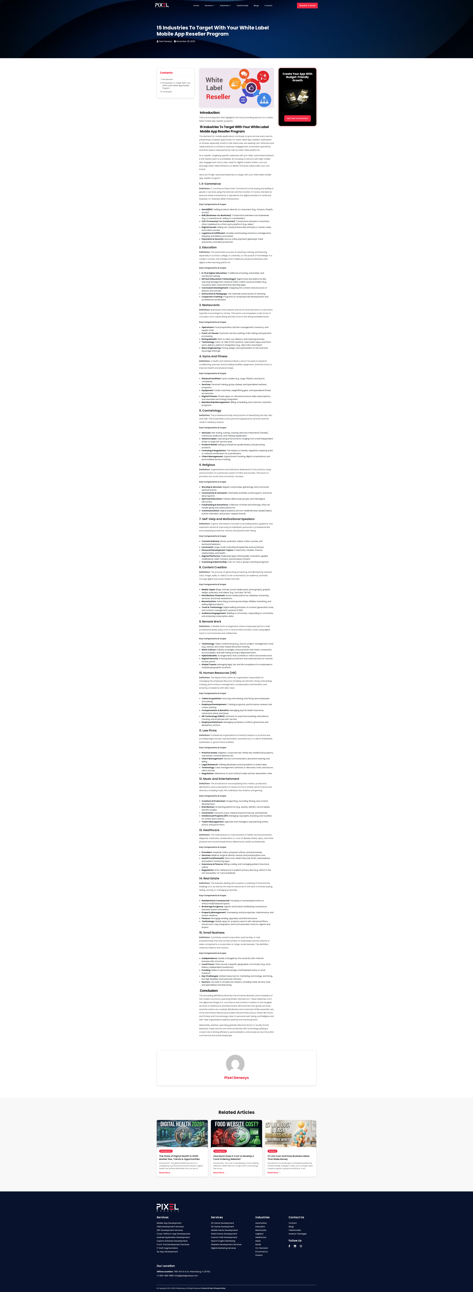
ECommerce (261, 1251)
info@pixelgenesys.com (186, 1275)
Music (258, 1240)
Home (196, 5)
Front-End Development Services (173, 1244)
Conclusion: (167, 91)
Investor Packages (298, 1233)
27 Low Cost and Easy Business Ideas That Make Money (288, 1157)
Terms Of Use (207, 1288)
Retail (258, 1244)
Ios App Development (167, 1251)
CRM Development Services (170, 1226)
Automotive (261, 1223)
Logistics (259, 1233)
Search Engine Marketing (223, 1240)
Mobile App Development (169, 1223)
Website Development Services (226, 1244)
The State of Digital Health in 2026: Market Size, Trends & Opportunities (179, 1157)
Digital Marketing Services (223, 1248)
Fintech (259, 1255)
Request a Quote (307, 5)
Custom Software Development (172, 1240)
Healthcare (260, 1237)
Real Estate (260, 1230)
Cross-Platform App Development (173, 1233)
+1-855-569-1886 (165, 1275)
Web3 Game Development (224, 1233)
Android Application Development (173, 1237)
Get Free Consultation (297, 118)
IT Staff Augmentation (167, 1248)
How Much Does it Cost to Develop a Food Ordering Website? (233, 1157)
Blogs (256, 5)
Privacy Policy (219, 1288)
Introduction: (167, 79)
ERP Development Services (170, 1230)
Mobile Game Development (224, 1230)
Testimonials (242, 5)
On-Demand (261, 1248)
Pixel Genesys (165, 41)
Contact (268, 5)
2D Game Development (222, 1223)
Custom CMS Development (224, 1237)
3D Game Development (222, 1226)
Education (260, 1226)
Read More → (165, 1172)
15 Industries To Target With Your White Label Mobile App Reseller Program (176, 85)
